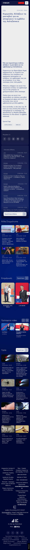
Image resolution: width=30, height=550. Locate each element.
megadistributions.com (15, 545)
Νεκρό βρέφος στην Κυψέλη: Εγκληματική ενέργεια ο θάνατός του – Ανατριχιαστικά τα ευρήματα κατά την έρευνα (14, 211)
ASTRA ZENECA (8, 124)
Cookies (16, 538)
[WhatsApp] (13, 139)
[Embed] (22, 139)
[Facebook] (4, 139)
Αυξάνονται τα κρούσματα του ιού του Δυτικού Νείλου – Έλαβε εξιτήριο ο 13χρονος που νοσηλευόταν (8, 419)
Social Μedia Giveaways (20, 543)
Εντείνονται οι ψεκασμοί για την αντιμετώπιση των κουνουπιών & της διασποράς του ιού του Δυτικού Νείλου (22, 396)
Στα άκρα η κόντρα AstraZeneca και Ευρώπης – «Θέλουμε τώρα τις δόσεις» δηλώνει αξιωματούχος (8, 241)
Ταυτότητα (24, 538)
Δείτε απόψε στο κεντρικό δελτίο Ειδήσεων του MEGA (21, 240)
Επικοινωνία (25, 539)
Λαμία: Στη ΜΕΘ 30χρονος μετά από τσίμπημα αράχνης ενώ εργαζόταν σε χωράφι (8, 394)
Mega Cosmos (7, 543)
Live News (22, 305)
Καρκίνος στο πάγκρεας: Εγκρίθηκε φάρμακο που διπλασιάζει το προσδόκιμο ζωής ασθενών (21, 419)
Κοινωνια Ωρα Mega (7, 306)
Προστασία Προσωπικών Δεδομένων (15, 536)
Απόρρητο (28, 546)
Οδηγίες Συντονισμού (8, 541)
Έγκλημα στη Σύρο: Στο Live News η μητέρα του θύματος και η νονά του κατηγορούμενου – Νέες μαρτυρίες (13, 167)
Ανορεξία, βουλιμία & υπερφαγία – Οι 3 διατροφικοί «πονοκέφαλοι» (21, 441)
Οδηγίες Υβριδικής (22, 541)
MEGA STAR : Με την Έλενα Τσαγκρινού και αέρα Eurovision (7, 261)
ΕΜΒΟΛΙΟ (18, 124)
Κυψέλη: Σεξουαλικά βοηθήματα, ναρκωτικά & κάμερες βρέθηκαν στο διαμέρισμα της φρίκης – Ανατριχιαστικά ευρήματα (14, 188)
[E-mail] (18, 139)
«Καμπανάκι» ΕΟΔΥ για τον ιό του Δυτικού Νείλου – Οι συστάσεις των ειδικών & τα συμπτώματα (7, 370)
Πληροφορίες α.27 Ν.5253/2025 (10, 539)
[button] (26, 3)
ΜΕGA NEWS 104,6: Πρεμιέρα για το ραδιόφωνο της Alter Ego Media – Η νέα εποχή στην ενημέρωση (14, 156)
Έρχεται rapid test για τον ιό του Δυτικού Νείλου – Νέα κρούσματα (7, 441)
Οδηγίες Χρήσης (7, 538)
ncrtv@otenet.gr (22, 504)
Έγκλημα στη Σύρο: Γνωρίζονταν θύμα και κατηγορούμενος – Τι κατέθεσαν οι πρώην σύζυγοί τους (14, 177)
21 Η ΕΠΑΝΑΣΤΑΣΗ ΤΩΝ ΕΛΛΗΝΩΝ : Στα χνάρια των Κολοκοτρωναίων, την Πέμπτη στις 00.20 (22, 262)
